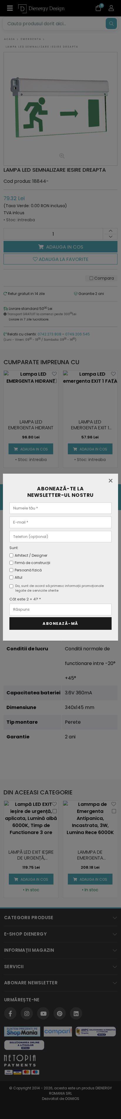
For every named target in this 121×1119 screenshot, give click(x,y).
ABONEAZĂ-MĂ (60, 623)
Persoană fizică (28, 570)
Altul (18, 577)
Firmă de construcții (32, 562)
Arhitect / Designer (31, 555)
